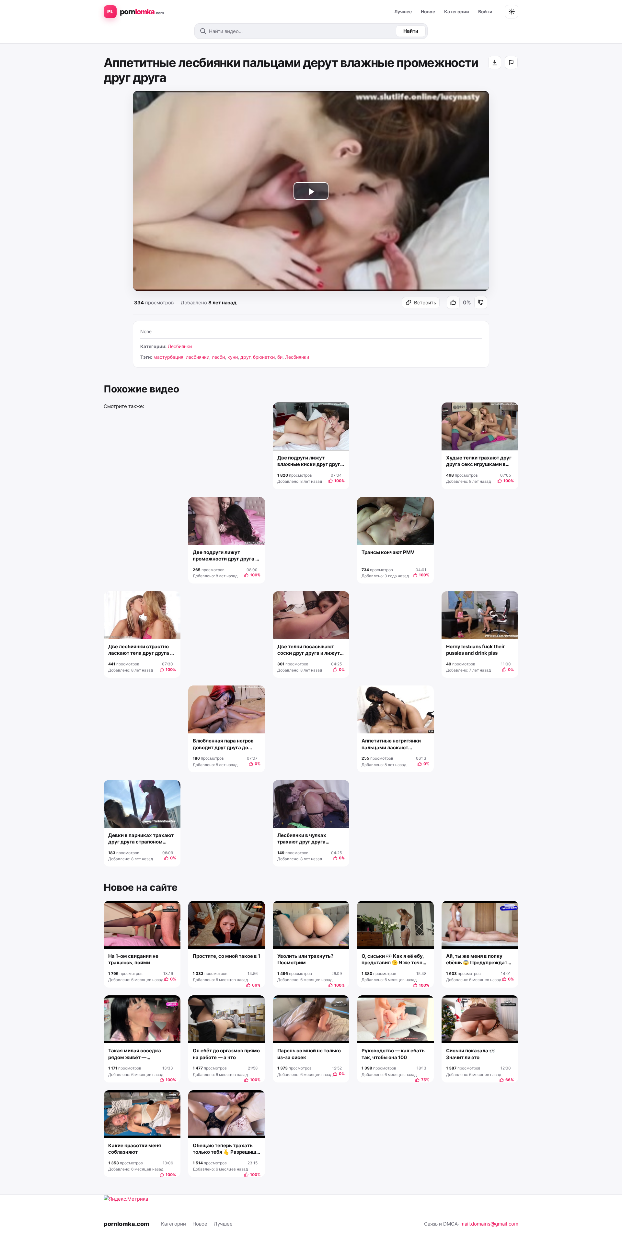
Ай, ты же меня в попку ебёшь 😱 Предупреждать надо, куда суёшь (478, 959)
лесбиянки (197, 357)
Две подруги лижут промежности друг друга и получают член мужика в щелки (225, 555)
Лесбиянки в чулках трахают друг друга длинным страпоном (302, 838)
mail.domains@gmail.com (489, 1224)
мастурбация (168, 357)
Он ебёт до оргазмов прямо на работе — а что (226, 1053)
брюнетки (264, 357)
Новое (428, 11)
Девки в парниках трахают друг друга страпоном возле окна (141, 838)
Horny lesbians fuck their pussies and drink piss (475, 649)
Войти (485, 11)
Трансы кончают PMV (388, 552)
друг (245, 357)
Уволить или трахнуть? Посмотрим (305, 959)
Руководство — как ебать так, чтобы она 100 (393, 1053)
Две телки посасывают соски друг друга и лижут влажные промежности (308, 650)
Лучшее (403, 11)
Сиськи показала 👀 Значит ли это (470, 1053)
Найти (410, 31)
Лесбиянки (180, 346)
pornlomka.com (126, 1223)
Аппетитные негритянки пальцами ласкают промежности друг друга (392, 744)
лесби (218, 357)
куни (232, 357)
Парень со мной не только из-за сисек (309, 1053)
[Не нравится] (480, 302)
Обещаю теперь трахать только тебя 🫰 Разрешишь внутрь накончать (226, 1149)
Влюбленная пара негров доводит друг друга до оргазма (223, 744)
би (279, 357)
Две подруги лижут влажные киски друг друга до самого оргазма (310, 461)
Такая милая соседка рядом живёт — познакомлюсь (134, 1054)
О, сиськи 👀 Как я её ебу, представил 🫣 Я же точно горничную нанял (393, 959)
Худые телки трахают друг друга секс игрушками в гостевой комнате (479, 461)
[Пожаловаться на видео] (511, 62)
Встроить (425, 303)
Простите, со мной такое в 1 (226, 956)
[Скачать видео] (494, 62)
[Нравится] (453, 302)
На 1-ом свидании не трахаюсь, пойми (133, 959)
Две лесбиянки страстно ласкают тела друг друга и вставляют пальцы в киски (141, 650)
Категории (456, 11)
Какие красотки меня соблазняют (134, 1148)
